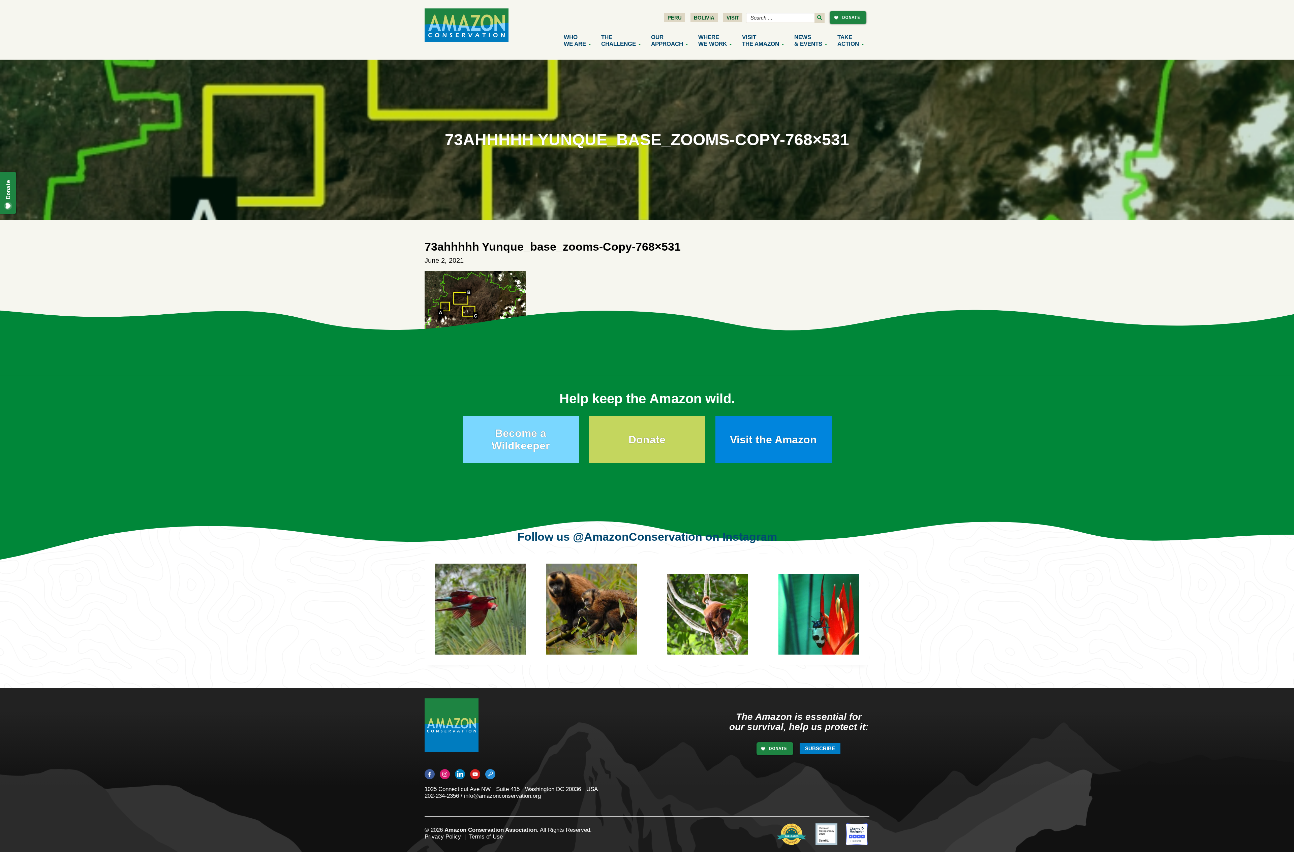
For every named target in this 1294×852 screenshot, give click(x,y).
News (808, 40)
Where (712, 40)
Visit (733, 18)
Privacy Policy (443, 836)
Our (667, 40)
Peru (675, 18)
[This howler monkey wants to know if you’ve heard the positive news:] (712, 619)
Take (848, 40)
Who (575, 40)
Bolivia (704, 18)
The (618, 40)
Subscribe (820, 748)
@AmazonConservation (637, 536)
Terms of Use (486, 836)
